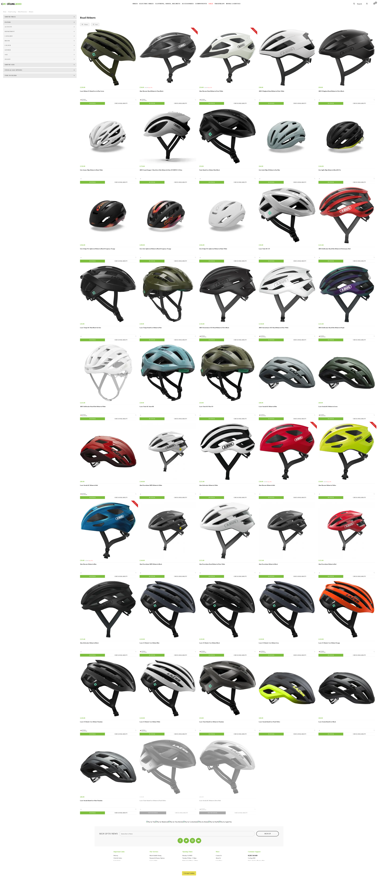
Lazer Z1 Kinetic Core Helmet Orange (329, 643)
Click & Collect (117, 858)
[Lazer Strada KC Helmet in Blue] (287, 373)
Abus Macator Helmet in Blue (88, 564)
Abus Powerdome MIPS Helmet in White (151, 485)
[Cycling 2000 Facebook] (180, 840)
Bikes (135, 3)
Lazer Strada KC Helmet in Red (89, 485)
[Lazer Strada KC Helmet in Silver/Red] (227, 767)
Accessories (188, 3)
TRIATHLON (220, 3)
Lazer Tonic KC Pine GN (206, 406)
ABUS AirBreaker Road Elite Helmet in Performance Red (334, 249)
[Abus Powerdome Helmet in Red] (346, 530)
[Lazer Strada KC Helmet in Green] (346, 373)
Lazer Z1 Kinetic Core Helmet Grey (269, 643)
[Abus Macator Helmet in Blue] (108, 530)
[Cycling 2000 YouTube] (198, 840)
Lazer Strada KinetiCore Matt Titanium (91, 800)
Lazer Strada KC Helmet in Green (327, 406)
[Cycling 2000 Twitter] (186, 840)
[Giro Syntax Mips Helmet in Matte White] (108, 136)
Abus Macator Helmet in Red (267, 485)
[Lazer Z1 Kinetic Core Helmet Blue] (168, 609)
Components (201, 3)
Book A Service (233, 3)
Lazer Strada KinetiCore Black (327, 722)
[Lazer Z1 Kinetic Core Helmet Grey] (287, 609)
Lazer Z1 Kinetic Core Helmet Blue (149, 643)
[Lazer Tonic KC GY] (287, 215)
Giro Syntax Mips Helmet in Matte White (91, 170)
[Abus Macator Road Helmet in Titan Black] (168, 57)
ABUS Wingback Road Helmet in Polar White (271, 91)
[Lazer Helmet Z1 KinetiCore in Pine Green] (108, 57)
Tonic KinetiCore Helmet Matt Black (209, 170)
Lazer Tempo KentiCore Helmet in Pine (151, 327)
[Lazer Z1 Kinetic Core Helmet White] (168, 688)
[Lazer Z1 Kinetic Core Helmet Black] (227, 609)
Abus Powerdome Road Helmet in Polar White (212, 564)
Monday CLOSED (187, 855)
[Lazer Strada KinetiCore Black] (346, 688)
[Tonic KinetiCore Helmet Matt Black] (227, 136)
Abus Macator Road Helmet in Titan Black (151, 91)
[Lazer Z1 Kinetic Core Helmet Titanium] (108, 688)
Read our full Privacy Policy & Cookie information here (189, 868)
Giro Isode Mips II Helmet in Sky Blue (269, 170)
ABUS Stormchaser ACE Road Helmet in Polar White (273, 327)
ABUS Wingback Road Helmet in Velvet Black (331, 91)
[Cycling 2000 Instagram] (192, 840)
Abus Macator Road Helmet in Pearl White (211, 91)
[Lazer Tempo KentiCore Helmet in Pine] (168, 294)
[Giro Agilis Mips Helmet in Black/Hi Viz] (346, 136)
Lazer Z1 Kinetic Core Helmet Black (209, 643)
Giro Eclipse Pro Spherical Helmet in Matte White (213, 249)
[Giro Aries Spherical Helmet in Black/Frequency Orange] (168, 215)
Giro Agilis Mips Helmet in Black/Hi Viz (329, 170)
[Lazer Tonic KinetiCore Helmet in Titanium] (227, 688)
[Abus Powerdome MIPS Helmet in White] (168, 451)
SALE (211, 3)
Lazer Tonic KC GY (264, 249)
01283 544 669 (252, 855)
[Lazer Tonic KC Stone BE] (168, 373)
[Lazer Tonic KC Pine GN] (227, 373)
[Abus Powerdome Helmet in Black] (287, 530)
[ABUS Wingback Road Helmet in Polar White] (287, 57)
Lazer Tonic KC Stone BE (147, 406)
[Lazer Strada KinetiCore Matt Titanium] (108, 767)
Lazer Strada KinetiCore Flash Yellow (269, 722)
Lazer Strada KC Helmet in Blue (268, 406)
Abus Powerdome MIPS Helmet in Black (151, 564)
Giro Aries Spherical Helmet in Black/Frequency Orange (155, 249)
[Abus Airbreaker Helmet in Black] (108, 609)
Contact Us (219, 855)
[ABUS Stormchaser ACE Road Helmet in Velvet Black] (227, 294)
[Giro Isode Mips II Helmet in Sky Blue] (287, 136)
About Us (218, 858)
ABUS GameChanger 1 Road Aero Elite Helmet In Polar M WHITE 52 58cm (161, 170)
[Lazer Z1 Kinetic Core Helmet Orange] (346, 609)
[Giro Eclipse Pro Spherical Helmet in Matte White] (227, 215)
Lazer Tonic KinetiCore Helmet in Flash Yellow (153, 800)
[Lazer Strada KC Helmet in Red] (108, 451)
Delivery (115, 855)
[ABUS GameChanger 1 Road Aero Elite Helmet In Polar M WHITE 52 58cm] (168, 136)
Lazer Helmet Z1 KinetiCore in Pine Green (92, 91)
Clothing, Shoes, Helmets (167, 3)
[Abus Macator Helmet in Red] (287, 451)
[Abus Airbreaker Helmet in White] (227, 451)
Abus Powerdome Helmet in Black (268, 564)
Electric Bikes (146, 3)
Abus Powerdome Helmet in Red (327, 564)
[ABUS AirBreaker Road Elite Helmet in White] (108, 373)
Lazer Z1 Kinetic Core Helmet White (150, 722)
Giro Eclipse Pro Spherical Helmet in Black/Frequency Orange (97, 249)
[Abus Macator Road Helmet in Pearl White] (227, 57)
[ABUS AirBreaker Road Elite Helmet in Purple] (346, 294)
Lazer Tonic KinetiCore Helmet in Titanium (211, 722)
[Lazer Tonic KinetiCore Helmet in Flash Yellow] (168, 767)
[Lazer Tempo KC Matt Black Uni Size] (108, 294)
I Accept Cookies (189, 873)
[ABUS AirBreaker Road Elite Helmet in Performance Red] (346, 215)
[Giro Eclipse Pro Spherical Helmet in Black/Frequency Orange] (108, 215)
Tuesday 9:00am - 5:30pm (189, 858)
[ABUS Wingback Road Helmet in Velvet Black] (346, 57)
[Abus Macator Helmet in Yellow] (346, 451)
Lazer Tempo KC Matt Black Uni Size (90, 327)
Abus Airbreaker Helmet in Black (89, 643)
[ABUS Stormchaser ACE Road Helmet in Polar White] (287, 294)
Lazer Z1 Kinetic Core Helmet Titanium (91, 722)
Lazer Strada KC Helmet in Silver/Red (210, 800)
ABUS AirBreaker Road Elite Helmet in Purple (331, 327)
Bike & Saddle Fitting (155, 855)
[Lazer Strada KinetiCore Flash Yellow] (287, 688)
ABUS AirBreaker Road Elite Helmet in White (93, 406)
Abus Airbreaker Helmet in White (208, 485)
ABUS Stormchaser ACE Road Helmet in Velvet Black (214, 327)
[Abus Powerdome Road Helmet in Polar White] (227, 530)
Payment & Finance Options (157, 858)
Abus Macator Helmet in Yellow (327, 485)
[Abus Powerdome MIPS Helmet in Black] (168, 530)
